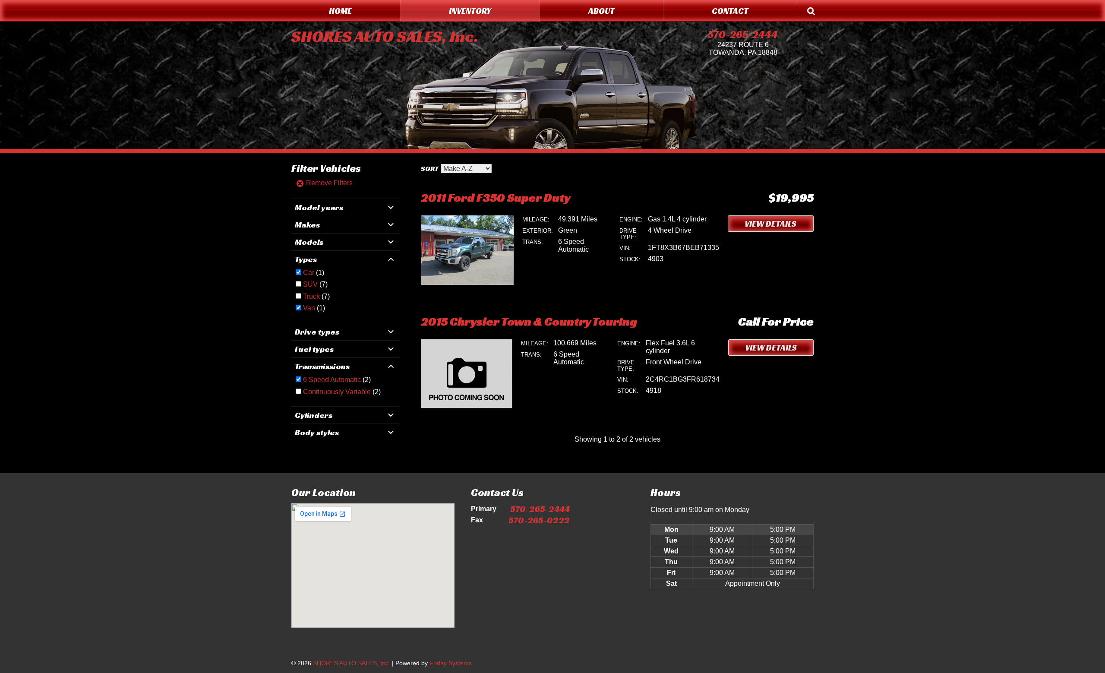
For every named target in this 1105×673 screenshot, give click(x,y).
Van (309, 308)
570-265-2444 (743, 34)
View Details (770, 223)
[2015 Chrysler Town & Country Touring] (466, 406)
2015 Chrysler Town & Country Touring (529, 321)
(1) (313, 272)
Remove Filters (328, 182)
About (601, 11)
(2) (337, 379)
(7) (315, 284)
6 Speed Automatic (332, 379)
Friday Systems (450, 663)
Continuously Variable (337, 391)
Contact (730, 11)
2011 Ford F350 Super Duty (495, 197)
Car (308, 272)
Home (340, 11)
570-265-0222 (539, 520)
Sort (430, 168)
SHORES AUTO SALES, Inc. (384, 36)
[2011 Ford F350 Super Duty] (467, 282)
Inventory (470, 11)
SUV (310, 284)
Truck (311, 296)
